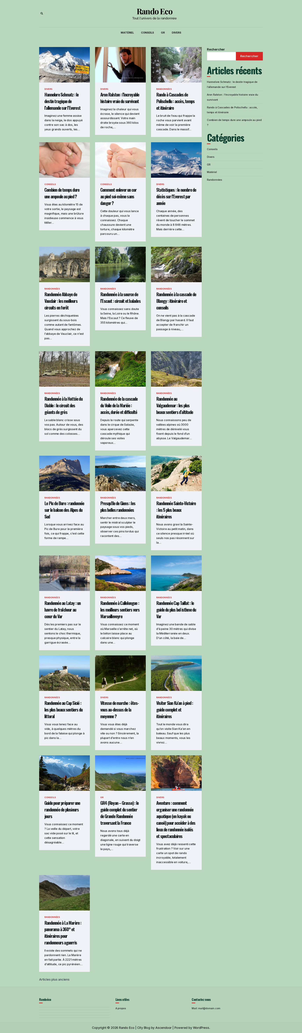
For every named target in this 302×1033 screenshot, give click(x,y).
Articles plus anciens (54, 979)
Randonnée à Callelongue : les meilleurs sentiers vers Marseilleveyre (119, 609)
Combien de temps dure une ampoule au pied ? (61, 193)
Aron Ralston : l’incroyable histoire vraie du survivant (119, 97)
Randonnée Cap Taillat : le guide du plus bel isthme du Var (176, 609)
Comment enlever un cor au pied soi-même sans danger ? (118, 196)
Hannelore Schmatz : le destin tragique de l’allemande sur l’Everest (62, 101)
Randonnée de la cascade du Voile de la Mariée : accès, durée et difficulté (119, 405)
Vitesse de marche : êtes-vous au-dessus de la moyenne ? (119, 709)
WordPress (201, 1028)
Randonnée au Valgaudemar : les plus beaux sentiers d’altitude (174, 405)
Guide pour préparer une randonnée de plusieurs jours (62, 809)
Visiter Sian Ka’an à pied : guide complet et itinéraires (174, 709)
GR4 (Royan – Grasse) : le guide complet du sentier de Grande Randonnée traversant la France (119, 813)
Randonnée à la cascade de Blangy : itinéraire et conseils (176, 301)
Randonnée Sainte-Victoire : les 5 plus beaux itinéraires (176, 510)
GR (163, 32)
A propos (121, 1008)
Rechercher (216, 49)
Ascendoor (163, 1028)
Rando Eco (154, 11)
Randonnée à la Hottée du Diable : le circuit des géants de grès (63, 405)
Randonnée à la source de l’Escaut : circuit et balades (120, 297)
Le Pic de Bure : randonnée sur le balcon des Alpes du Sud (64, 510)
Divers (176, 32)
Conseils (147, 32)
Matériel (127, 32)
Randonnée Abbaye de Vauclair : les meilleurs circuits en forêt (60, 301)
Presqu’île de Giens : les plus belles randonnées (117, 506)
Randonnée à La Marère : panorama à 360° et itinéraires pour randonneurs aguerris (62, 932)
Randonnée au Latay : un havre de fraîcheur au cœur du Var (62, 609)
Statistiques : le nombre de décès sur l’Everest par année (176, 196)
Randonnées (164, 89)
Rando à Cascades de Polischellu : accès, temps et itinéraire (175, 101)
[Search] (41, 13)
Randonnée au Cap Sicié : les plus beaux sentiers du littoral (63, 709)
